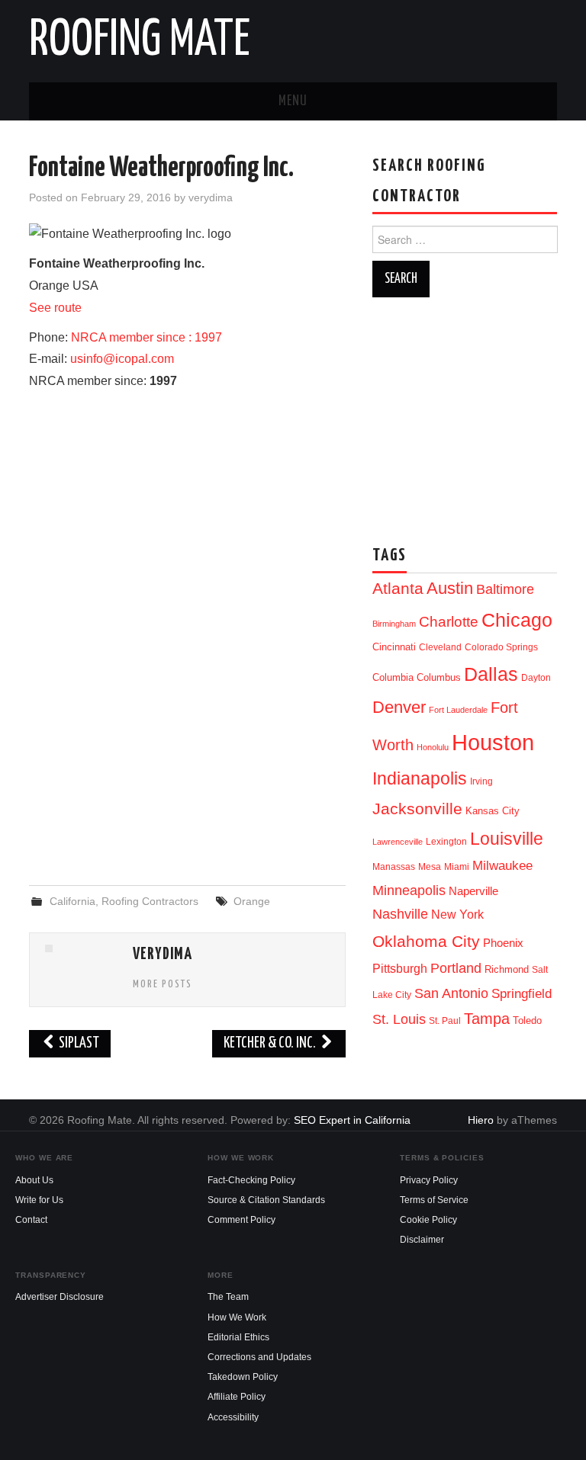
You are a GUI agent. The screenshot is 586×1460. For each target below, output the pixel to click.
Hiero (481, 1120)
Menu (293, 101)
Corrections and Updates (259, 1357)
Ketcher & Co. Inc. (271, 1043)
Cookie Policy (428, 1220)
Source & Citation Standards (266, 1200)
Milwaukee (502, 865)
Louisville (506, 839)
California (72, 901)
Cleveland (440, 647)
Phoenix (503, 943)
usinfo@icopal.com (122, 358)
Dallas (491, 674)
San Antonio (451, 993)
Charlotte (448, 622)
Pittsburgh (399, 968)
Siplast (77, 1043)
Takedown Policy (243, 1377)
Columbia (393, 677)
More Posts (162, 984)
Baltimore (505, 589)
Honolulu (433, 747)
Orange (251, 901)
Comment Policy (241, 1220)
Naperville (473, 891)
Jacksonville (417, 808)
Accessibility (233, 1417)
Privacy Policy (429, 1180)
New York (457, 914)
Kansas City (492, 811)
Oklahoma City (426, 941)
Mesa (429, 867)
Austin (450, 588)
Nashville (400, 914)
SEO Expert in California (352, 1120)
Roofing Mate (139, 41)
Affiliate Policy (237, 1396)
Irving (481, 781)
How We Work (237, 1317)
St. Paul (445, 1021)
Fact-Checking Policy (251, 1180)
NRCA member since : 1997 (146, 337)
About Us (34, 1180)
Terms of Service (434, 1200)
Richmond (507, 969)
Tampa (487, 1018)
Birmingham (394, 623)
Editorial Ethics (238, 1337)
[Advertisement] (188, 749)
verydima (210, 197)
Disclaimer (422, 1239)
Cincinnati (394, 647)
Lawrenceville (397, 841)
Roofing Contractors (149, 901)
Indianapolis (419, 778)
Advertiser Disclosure (59, 1297)
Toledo (527, 1020)
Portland (455, 968)
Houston (493, 742)
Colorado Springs (501, 647)
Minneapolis (409, 890)
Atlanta (397, 588)
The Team (228, 1297)
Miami (456, 867)
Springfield (521, 993)
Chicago (516, 620)
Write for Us (39, 1200)
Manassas (393, 867)
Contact (31, 1220)
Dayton (536, 677)
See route (55, 307)
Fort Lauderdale (458, 709)
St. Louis (399, 1019)
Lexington (446, 841)
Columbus (439, 677)
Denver (399, 707)
